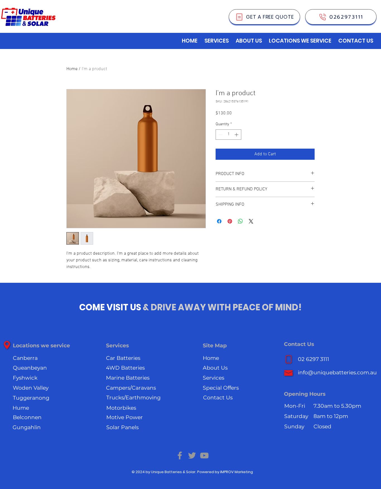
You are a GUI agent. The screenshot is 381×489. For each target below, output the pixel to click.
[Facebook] (180, 455)
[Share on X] (251, 221)
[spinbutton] (228, 134)
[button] (216, 40)
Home (72, 69)
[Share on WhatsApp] (240, 221)
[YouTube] (204, 455)
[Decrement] (219, 134)
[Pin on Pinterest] (229, 221)
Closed (322, 426)
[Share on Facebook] (219, 221)
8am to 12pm (331, 416)
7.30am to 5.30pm (337, 406)
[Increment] (236, 134)
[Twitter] (192, 455)
